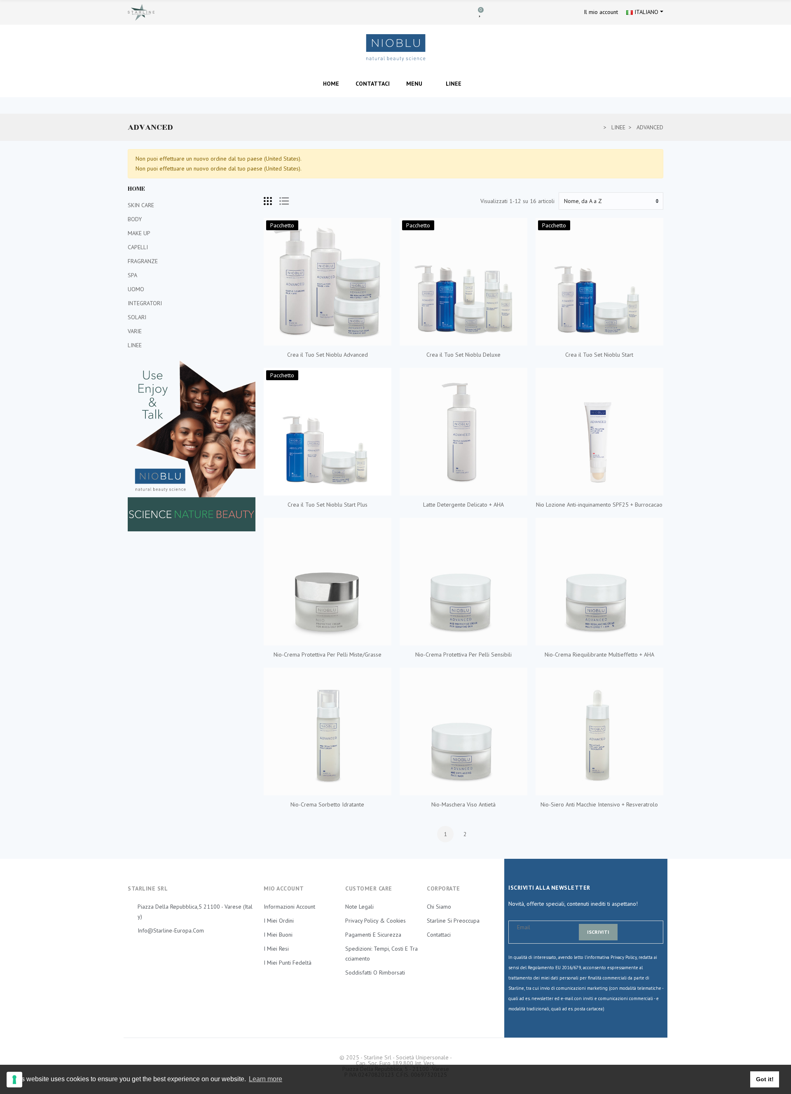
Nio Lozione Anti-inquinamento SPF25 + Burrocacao (599, 504)
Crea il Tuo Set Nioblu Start (599, 354)
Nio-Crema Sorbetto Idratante (327, 804)
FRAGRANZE (143, 261)
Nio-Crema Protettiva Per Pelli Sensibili (463, 654)
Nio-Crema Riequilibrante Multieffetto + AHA (599, 654)
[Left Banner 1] (191, 445)
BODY (135, 219)
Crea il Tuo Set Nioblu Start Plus (327, 504)
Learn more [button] (265, 1078)
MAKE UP (139, 233)
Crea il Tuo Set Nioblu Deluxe (463, 354)
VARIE (135, 331)
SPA (132, 275)
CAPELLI (138, 247)
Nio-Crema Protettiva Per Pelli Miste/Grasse (327, 654)
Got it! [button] (765, 1079)
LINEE (135, 345)
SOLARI (137, 317)
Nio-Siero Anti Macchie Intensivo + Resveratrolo (599, 804)
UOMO (136, 289)
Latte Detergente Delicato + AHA (463, 504)
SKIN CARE (141, 205)
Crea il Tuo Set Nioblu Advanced (327, 354)
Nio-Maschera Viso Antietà (463, 804)
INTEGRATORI (145, 303)
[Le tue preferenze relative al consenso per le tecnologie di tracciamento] (14, 1079)
